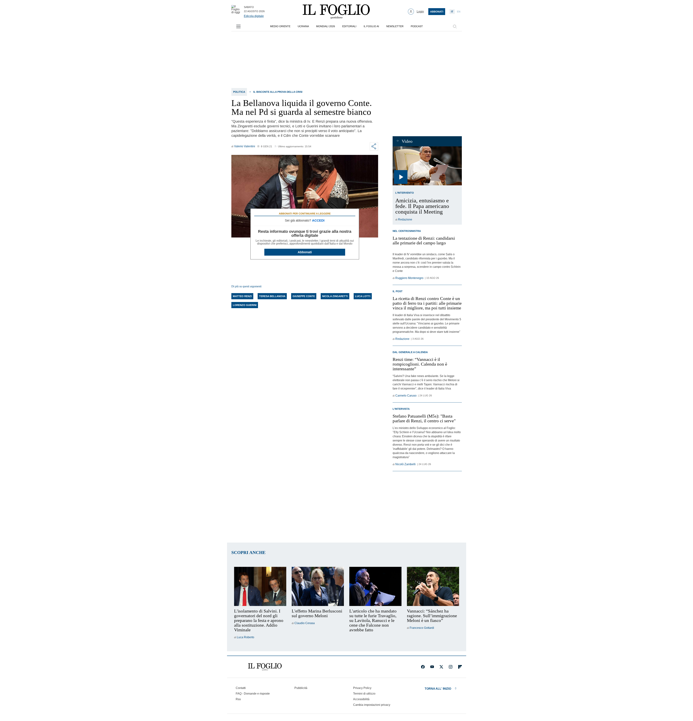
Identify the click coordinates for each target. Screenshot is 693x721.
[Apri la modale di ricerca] (454, 26)
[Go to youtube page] (432, 667)
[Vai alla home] (336, 11)
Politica (239, 91)
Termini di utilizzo (364, 693)
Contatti (241, 687)
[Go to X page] (441, 667)
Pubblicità (300, 687)
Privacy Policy (362, 687)
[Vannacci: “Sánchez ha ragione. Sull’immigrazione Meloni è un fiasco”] (433, 586)
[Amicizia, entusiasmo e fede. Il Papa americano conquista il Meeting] (427, 165)
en (458, 11)
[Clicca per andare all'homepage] (264, 666)
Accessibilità (361, 699)
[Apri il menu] (238, 26)
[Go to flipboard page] (460, 667)
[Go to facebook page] (423, 667)
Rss (238, 699)
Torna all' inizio (438, 688)
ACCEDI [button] (318, 220)
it (452, 11)
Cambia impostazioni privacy (371, 704)
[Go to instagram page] (450, 667)
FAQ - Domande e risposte (253, 693)
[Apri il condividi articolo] (374, 146)
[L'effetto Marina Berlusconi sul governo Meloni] (318, 586)
